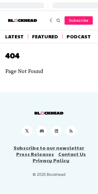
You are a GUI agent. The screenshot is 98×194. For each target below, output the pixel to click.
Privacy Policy (51, 160)
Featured (45, 36)
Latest (14, 36)
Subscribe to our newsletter (49, 148)
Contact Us (72, 154)
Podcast (79, 36)
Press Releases (35, 154)
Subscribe (79, 20)
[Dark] (52, 20)
